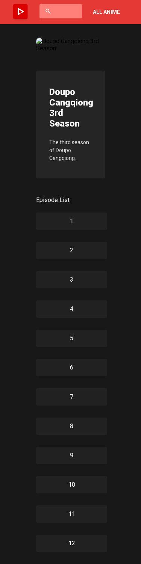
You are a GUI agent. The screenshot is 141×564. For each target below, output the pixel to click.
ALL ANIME (106, 12)
